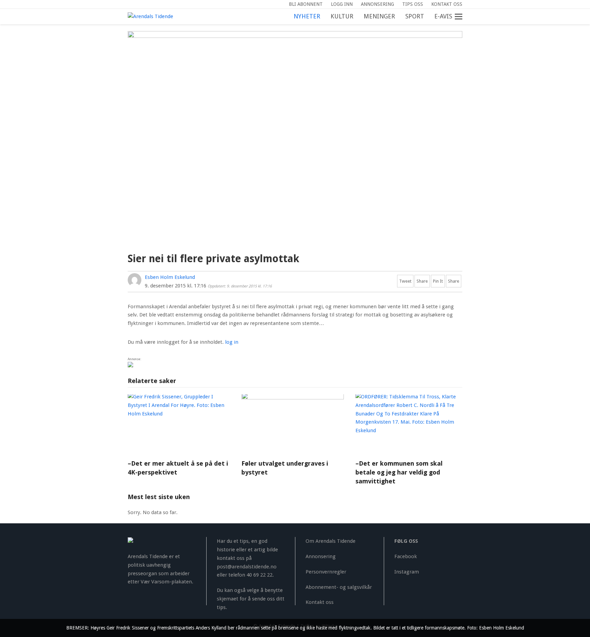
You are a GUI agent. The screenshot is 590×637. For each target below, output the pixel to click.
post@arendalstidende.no (247, 567)
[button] (462, 16)
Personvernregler (326, 572)
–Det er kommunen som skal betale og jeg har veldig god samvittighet (398, 472)
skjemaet (227, 599)
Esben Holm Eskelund (170, 277)
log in (231, 342)
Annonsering (321, 556)
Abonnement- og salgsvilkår (339, 587)
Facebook (405, 556)
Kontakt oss (320, 602)
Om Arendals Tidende (330, 541)
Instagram (406, 572)
